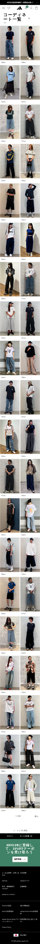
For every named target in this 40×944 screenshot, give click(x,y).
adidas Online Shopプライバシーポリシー (11, 920)
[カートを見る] (36, 8)
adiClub (4, 881)
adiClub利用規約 (8, 911)
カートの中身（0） (26, 836)
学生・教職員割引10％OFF (8, 888)
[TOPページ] (19, 9)
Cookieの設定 (6, 905)
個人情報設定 (25, 905)
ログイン (10, 836)
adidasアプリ (24, 881)
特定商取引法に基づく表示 (28, 920)
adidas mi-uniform (8, 894)
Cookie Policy (6, 927)
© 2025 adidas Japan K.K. (20, 941)
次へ (36, 816)
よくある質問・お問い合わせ (10, 874)
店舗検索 (23, 886)
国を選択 (23, 935)
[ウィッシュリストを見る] (9, 8)
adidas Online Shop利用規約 (29, 912)
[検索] (31, 8)
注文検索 (23, 873)
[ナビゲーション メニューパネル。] (3, 8)
